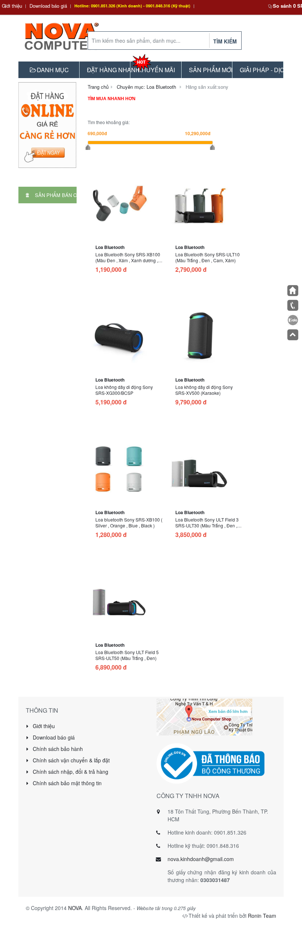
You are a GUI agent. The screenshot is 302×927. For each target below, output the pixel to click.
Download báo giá (48, 5)
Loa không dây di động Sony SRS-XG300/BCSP (124, 390)
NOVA (75, 908)
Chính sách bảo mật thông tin (66, 783)
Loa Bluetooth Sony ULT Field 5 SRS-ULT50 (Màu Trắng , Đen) (127, 655)
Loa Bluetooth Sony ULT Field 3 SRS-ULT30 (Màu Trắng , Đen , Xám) (207, 525)
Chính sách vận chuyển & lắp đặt (70, 760)
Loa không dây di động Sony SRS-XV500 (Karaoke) (204, 390)
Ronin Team (262, 915)
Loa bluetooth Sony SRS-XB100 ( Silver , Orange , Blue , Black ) (128, 522)
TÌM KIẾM (225, 41)
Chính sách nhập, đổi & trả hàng (69, 771)
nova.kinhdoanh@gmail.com (201, 859)
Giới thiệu (12, 5)
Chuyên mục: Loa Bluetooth (146, 86)
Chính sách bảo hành (57, 748)
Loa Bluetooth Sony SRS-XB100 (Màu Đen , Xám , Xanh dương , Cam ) (127, 260)
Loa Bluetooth (109, 247)
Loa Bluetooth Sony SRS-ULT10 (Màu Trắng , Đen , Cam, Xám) (207, 257)
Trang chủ (98, 86)
